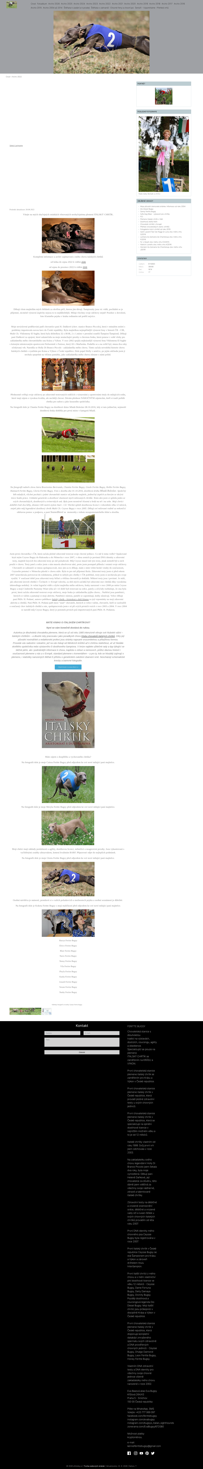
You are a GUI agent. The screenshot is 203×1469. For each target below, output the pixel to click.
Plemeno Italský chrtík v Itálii (151, 219)
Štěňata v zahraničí (100, 7)
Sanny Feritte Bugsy (148, 211)
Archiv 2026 (54, 3)
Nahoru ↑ (133, 1466)
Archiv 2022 (105, 3)
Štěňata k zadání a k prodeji (77, 7)
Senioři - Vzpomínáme (145, 7)
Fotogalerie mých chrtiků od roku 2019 (155, 229)
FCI (141, 216)
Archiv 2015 (36, 7)
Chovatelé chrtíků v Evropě (151, 224)
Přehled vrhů (163, 7)
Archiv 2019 (142, 3)
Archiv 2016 (179, 3)
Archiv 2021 (117, 3)
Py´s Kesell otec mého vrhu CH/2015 (154, 242)
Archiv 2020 (130, 3)
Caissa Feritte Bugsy (75, 1004)
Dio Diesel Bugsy (146, 209)
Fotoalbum (42, 3)
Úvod (33, 3)
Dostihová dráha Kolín (148, 222)
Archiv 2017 (167, 3)
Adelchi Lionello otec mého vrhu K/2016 (155, 244)
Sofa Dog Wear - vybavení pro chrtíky (155, 214)
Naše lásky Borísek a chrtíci (149, 194)
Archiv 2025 (66, 3)
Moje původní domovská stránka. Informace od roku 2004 (162, 206)
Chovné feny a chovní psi (122, 7)
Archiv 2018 (154, 3)
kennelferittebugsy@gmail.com (144, 1446)
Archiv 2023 (92, 3)
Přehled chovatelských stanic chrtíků (154, 227)
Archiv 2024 (79, 3)
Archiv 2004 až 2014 (52, 7)
